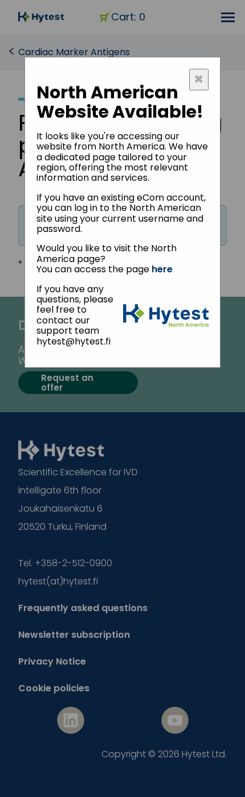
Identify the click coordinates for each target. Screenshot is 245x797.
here (162, 269)
